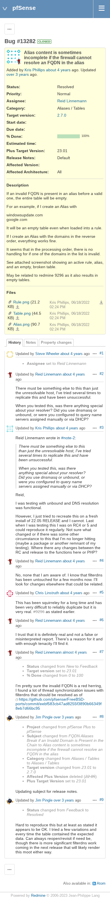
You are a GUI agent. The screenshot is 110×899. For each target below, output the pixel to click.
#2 (102, 374)
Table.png (22, 313)
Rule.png (21, 302)
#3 (102, 428)
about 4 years (58, 70)
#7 (102, 652)
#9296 (39, 611)
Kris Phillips (35, 70)
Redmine (38, 896)
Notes (31, 343)
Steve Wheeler (47, 354)
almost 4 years (75, 653)
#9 (102, 800)
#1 (102, 353)
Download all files (101, 302)
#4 (102, 561)
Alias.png (21, 324)
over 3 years (17, 74)
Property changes (56, 343)
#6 (102, 620)
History (14, 343)
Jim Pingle (43, 717)
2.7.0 (61, 115)
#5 (102, 592)
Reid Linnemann (72, 101)
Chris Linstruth (47, 593)
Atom (101, 883)
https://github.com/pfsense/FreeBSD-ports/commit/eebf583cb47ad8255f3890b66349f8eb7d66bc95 (59, 704)
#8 (102, 717)
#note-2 (68, 438)
